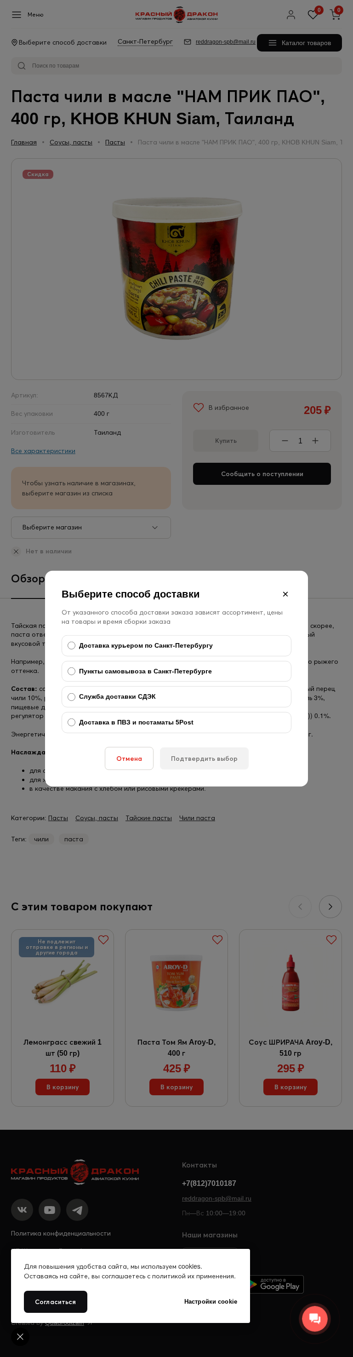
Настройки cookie (210, 1301)
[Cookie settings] (20, 1337)
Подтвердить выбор (204, 758)
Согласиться (55, 1302)
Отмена (129, 758)
